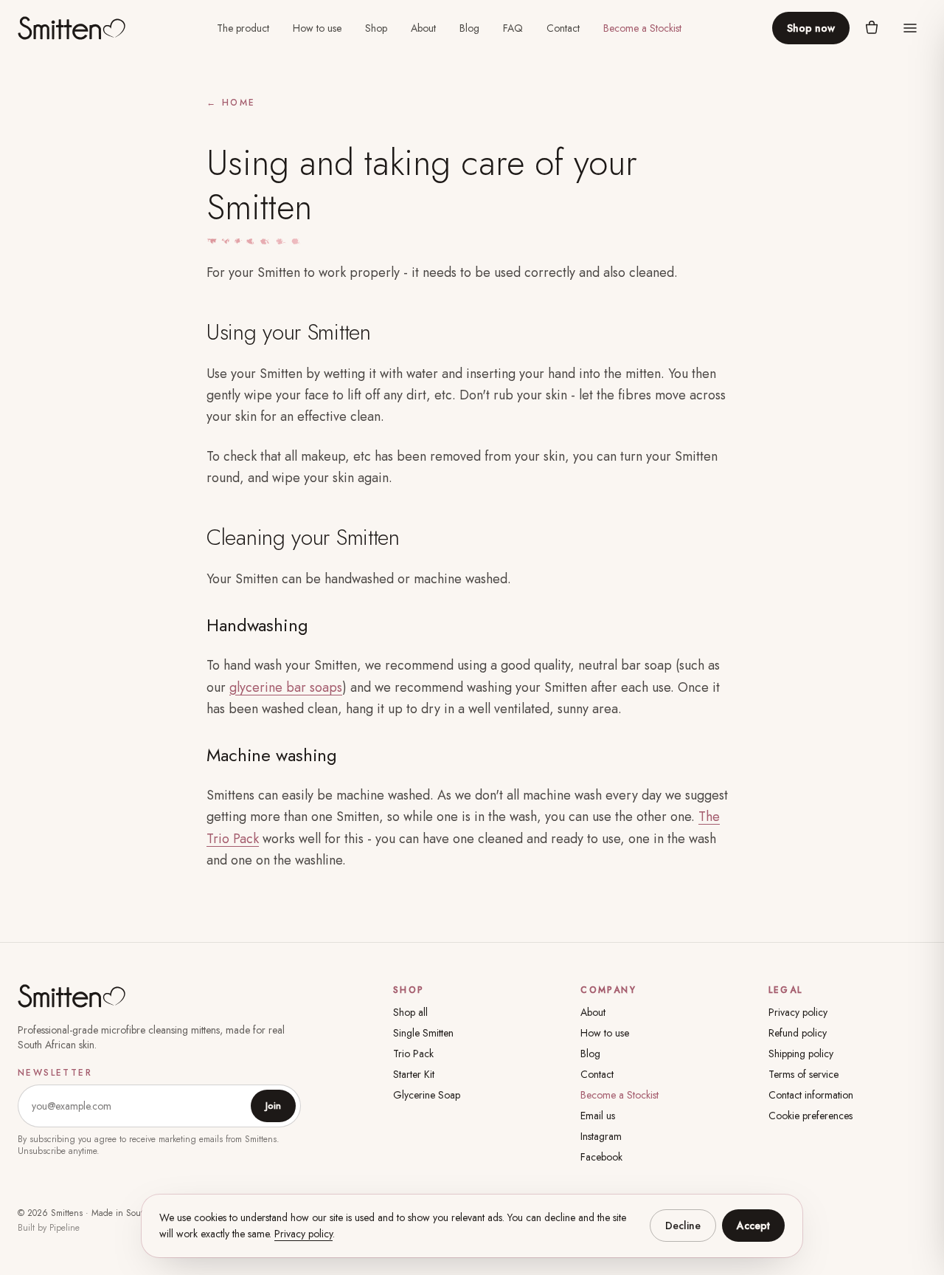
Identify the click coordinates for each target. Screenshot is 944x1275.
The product (243, 28)
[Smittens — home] (71, 28)
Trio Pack (413, 1053)
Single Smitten (423, 1032)
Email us (597, 1115)
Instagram (601, 1136)
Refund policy (797, 1032)
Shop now (811, 28)
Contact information (810, 1094)
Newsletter (55, 1073)
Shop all (410, 1012)
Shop (376, 28)
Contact (563, 28)
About (423, 28)
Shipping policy (800, 1053)
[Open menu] (910, 28)
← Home (230, 102)
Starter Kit (413, 1074)
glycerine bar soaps (285, 687)
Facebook (601, 1156)
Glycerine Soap (426, 1094)
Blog (469, 28)
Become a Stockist (642, 28)
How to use (317, 28)
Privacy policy (797, 1012)
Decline (683, 1225)
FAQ (513, 28)
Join (273, 1106)
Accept (753, 1225)
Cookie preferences (810, 1115)
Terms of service (803, 1074)
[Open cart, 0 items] (872, 28)
